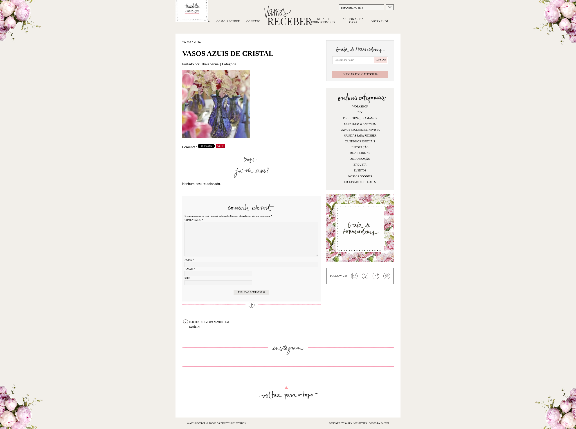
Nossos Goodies (360, 176)
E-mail (190, 269)
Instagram (354, 276)
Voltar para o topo (288, 393)
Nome (189, 259)
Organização (360, 158)
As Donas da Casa (353, 21)
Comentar (189, 147)
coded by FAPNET (379, 423)
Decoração (360, 147)
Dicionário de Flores (360, 182)
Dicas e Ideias (360, 153)
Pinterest (386, 276)
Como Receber (228, 21)
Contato (253, 21)
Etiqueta (360, 164)
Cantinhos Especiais (360, 141)
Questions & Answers (360, 124)
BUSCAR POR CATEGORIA (360, 74)
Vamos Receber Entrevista (360, 129)
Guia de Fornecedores (323, 21)
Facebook (376, 276)
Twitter (365, 276)
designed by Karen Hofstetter (348, 423)
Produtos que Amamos (360, 118)
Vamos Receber (288, 14)
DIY (360, 112)
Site (187, 278)
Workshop (380, 21)
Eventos (360, 170)
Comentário (193, 220)
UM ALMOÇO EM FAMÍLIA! (209, 322)
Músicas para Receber (360, 135)
